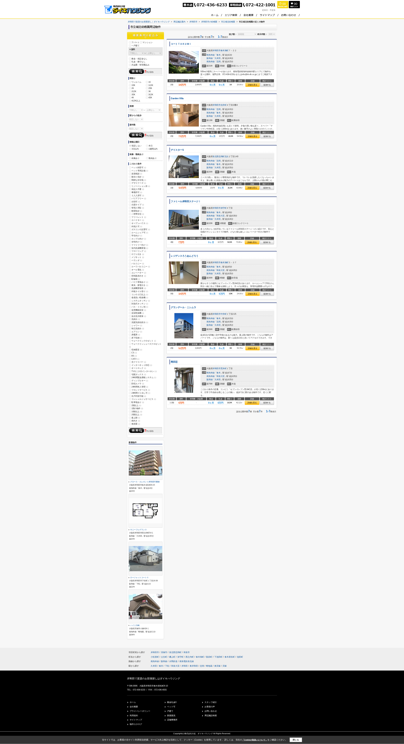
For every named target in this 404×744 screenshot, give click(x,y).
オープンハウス (139, 223)
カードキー (137, 220)
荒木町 (224, 368)
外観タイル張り (139, 291)
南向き (135, 421)
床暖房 (135, 334)
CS (134, 352)
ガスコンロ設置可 (140, 229)
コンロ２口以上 (139, 294)
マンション (147, 42)
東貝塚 (217, 666)
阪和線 (210, 58)
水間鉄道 (173, 661)
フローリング (138, 251)
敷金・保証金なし (139, 58)
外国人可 (136, 226)
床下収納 (136, 338)
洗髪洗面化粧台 (139, 322)
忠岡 (218, 61)
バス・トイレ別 (139, 307)
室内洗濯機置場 (139, 248)
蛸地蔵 (209, 666)
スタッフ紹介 (211, 702)
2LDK (133, 91)
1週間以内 (153, 149)
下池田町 (218, 657)
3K (149, 91)
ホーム (133, 702)
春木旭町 (225, 50)
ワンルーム (136, 82)
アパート (135, 42)
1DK (133, 85)
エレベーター (138, 273)
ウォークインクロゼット (143, 341)
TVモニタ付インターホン (143, 371)
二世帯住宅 (137, 214)
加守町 (224, 208)
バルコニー (137, 263)
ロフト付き (137, 254)
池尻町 (240, 657)
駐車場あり (137, 402)
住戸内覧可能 (138, 396)
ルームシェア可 (139, 232)
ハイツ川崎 (134, 625)
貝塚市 (164, 652)
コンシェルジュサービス (143, 399)
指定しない (137, 146)
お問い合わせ (211, 711)
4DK (150, 97)
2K (132, 88)
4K (132, 97)
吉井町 (224, 105)
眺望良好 (136, 211)
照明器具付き (138, 276)
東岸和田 (194, 666)
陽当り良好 (137, 177)
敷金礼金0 (171, 702)
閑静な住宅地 (138, 180)
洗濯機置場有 (138, 288)
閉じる (296, 740)
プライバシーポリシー (140, 711)
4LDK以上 (135, 101)
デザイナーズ (138, 183)
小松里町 (155, 657)
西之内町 (190, 657)
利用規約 (134, 715)
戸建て (170, 711)
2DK (150, 88)
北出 (227, 156)
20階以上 (136, 414)
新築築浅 (171, 715)
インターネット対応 (141, 365)
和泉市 (187, 652)
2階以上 (136, 405)
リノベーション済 (140, 186)
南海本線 (210, 55)
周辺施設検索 (211, 715)
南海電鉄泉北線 (186, 661)
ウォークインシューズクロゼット (145, 345)
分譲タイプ (137, 204)
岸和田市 (216, 50)
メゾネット (137, 257)
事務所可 (136, 192)
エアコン (136, 331)
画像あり (135, 158)
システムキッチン (140, 300)
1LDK (150, 85)
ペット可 (171, 706)
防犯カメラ (137, 383)
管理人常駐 (137, 208)
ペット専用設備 (139, 170)
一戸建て (135, 45)
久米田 (218, 58)
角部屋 (135, 424)
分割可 (135, 201)
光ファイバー (138, 362)
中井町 (224, 314)
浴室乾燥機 (137, 313)
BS (134, 356)
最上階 (135, 418)
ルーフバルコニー (140, 266)
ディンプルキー (139, 380)
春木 (218, 55)
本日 (150, 146)
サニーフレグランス (138, 530)
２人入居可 (137, 195)
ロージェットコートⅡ (139, 577)
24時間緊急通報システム (143, 377)
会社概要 (134, 706)
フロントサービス (140, 390)
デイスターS (177, 150)
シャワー (136, 325)
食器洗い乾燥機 (139, 297)
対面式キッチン (139, 303)
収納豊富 (136, 349)
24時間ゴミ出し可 (140, 393)
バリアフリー (138, 198)
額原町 (209, 657)
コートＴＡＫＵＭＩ (181, 44)
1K (149, 82)
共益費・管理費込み (140, 65)
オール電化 (137, 270)
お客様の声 (210, 706)
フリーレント (138, 217)
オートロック (138, 368)
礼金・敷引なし (138, 61)
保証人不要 (137, 189)
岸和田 (184, 666)
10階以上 (136, 411)
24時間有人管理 (139, 387)
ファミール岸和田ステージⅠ (186, 201)
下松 (167, 666)
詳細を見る (252, 85)
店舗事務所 (172, 720)
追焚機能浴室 (138, 310)
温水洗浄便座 (138, 316)
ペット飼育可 (138, 167)
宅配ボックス (138, 374)
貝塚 (225, 666)
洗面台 (135, 319)
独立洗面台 (137, 328)
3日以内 (135, 149)
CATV (135, 359)
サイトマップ (136, 720)
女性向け (136, 242)
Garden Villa (177, 98)
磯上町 (172, 657)
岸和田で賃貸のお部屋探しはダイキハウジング (153, 678)
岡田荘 (174, 362)
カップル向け (138, 239)
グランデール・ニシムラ (183, 307)
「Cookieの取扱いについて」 (254, 740)
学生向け (136, 235)
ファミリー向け (139, 245)
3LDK (150, 94)
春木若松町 (230, 657)
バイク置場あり (139, 282)
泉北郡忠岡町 (219, 156)
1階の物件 (137, 408)
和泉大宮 (220, 216)
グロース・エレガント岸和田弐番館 (145, 482)
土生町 (164, 657)
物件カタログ (136, 724)
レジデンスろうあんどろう (184, 256)
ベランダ (136, 260)
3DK (133, 94)
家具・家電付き (139, 285)
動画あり (153, 158)
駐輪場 (135, 279)
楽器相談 (136, 173)
